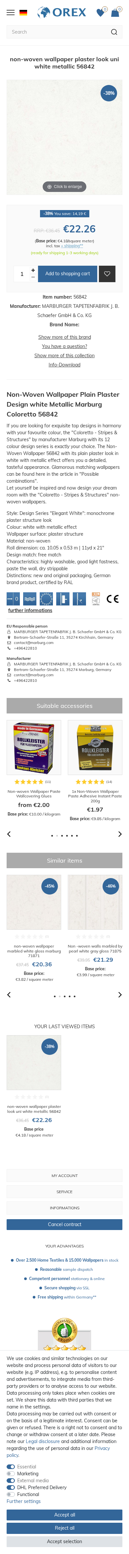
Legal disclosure (43, 1441)
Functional (28, 1494)
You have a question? (64, 346)
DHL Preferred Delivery (41, 1487)
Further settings (24, 1501)
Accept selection (64, 1541)
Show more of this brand (64, 337)
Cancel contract (64, 1224)
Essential (26, 1467)
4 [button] (67, 836)
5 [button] (72, 836)
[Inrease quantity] (33, 270)
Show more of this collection (64, 356)
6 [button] (77, 836)
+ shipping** (72, 245)
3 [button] (62, 836)
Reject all (64, 1528)
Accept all (64, 1515)
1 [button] (52, 836)
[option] (33, 768)
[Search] (114, 32)
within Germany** (67, 1297)
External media (33, 1481)
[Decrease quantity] (33, 277)
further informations (30, 610)
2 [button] (57, 836)
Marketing (27, 1474)
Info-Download (64, 365)
